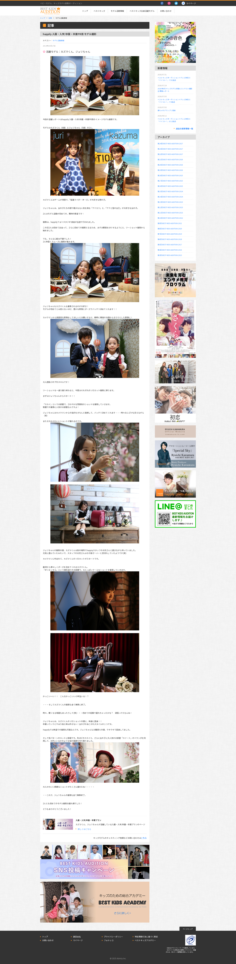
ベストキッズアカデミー (145, 940)
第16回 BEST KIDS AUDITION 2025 (170, 186)
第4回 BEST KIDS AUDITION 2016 (170, 250)
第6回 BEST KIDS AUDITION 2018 (170, 239)
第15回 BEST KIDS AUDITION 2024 (170, 191)
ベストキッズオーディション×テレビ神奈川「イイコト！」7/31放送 (174, 78)
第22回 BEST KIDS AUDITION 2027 (170, 154)
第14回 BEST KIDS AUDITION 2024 (170, 196)
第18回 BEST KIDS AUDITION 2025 (170, 175)
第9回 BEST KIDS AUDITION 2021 (170, 223)
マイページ (78, 940)
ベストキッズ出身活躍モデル (142, 11)
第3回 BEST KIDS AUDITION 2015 (170, 255)
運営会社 (77, 936)
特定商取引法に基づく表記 (146, 936)
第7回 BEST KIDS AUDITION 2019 (170, 234)
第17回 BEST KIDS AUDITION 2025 (170, 181)
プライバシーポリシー (113, 936)
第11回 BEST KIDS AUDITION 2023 (170, 212)
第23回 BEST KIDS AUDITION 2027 (170, 149)
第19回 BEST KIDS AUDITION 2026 (170, 170)
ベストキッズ (99, 11)
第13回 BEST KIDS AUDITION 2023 (170, 202)
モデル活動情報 (117, 11)
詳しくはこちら (84, 829)
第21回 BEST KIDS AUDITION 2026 (170, 159)
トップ (85, 11)
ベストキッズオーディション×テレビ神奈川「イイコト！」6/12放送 (174, 120)
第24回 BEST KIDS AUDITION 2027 (170, 143)
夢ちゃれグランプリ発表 (167, 110)
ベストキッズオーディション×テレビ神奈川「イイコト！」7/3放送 (174, 100)
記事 (50, 18)
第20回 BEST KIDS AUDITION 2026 (170, 165)
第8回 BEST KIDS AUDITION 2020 (170, 228)
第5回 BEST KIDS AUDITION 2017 (170, 244)
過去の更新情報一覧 (184, 128)
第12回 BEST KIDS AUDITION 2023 (170, 207)
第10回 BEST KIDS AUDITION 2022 (170, 218)
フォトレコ (108, 940)
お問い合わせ (166, 11)
